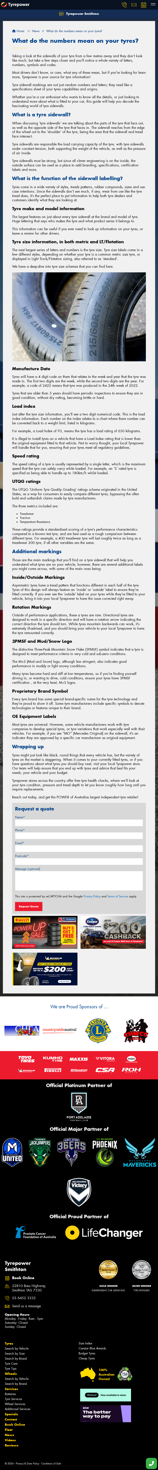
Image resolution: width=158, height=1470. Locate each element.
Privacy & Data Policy (27, 1463)
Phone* (20, 830)
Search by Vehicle (17, 1349)
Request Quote (29, 906)
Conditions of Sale (51, 1463)
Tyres (9, 1343)
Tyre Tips (10, 1369)
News (9, 1435)
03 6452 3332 (24, 1298)
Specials (11, 1414)
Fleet (9, 1430)
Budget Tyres (87, 1353)
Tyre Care (11, 1364)
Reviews (11, 1445)
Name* (20, 817)
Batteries (10, 1394)
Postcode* (22, 856)
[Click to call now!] (124, 5)
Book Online (15, 1424)
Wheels (11, 1374)
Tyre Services (13, 1399)
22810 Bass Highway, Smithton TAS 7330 (29, 1288)
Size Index (85, 1343)
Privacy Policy (92, 896)
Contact (11, 1419)
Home (20, 31)
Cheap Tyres (87, 1358)
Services (11, 1389)
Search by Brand (16, 1359)
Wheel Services (15, 1404)
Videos (10, 1440)
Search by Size (15, 1354)
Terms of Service (118, 896)
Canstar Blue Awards (92, 1348)
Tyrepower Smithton (82, 14)
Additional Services (17, 1409)
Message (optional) (27, 869)
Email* (19, 843)
